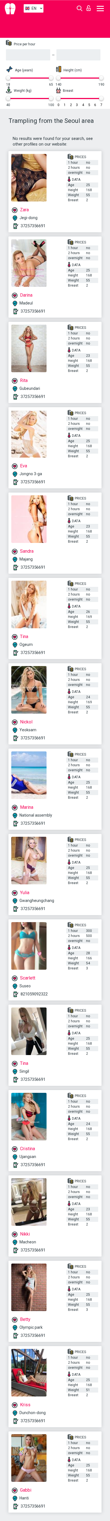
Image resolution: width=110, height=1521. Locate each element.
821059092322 (34, 994)
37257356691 (33, 225)
